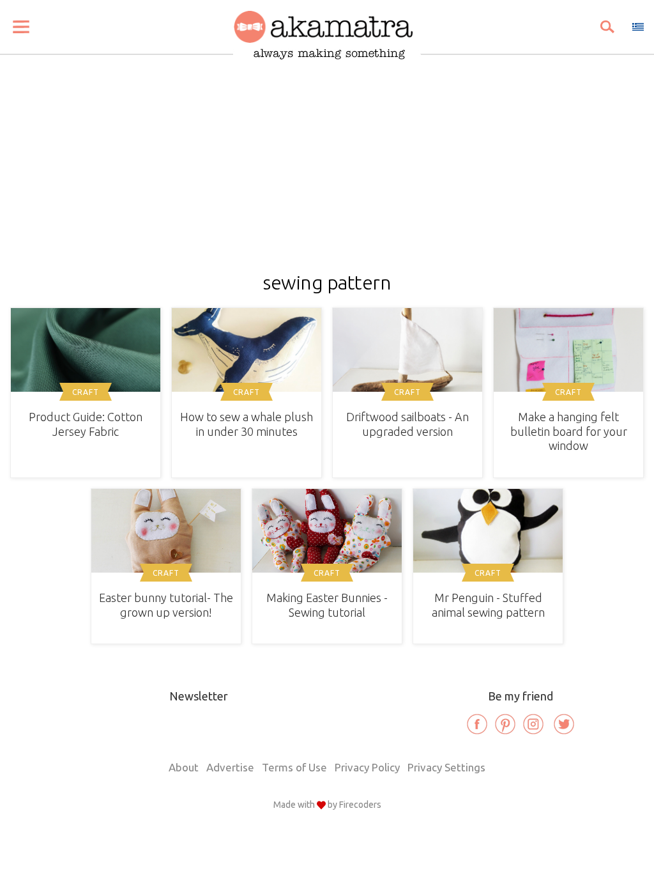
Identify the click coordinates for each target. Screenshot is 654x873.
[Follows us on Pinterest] (505, 724)
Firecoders (360, 805)
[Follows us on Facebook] (477, 724)
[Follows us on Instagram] (533, 724)
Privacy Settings (446, 767)
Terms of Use (294, 767)
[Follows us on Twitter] (564, 724)
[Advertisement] (327, 176)
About (184, 767)
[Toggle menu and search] (21, 26)
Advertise (230, 767)
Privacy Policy (367, 767)
